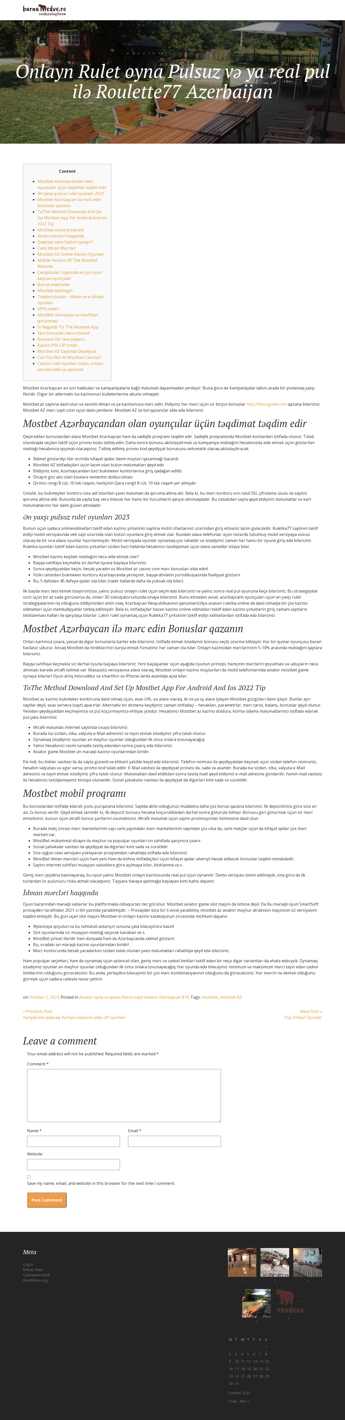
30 (231, 1383)
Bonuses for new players (61, 339)
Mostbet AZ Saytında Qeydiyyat (66, 351)
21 (261, 1368)
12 (249, 1361)
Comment (38, 1064)
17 (237, 1368)
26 (249, 1376)
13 (255, 1361)
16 (231, 1368)
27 (255, 1376)
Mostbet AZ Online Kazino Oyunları (70, 254)
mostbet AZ (231, 997)
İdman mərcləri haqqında (60, 236)
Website (34, 1154)
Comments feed (36, 1275)
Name (34, 1130)
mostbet (210, 997)
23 (231, 1376)
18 (243, 1368)
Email (134, 1130)
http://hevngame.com (267, 404)
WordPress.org (35, 1280)
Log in (28, 1264)
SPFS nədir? (48, 309)
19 (249, 1368)
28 (261, 1376)
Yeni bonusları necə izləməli (63, 333)
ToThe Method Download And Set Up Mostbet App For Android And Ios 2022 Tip (72, 218)
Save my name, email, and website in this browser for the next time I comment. (101, 1183)
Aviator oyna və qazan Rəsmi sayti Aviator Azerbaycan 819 (134, 997)
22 (267, 1368)
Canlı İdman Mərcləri (56, 248)
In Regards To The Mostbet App (67, 327)
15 (267, 1361)
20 (255, 1368)
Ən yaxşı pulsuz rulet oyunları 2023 (70, 193)
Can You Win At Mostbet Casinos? (69, 357)
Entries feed (32, 1269)
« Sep (232, 1401)
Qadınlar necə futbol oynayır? (65, 242)
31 (237, 1383)
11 (243, 1361)
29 (267, 1376)
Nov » (244, 1401)
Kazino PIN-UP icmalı (57, 345)
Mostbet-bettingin (54, 290)
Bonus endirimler (53, 284)
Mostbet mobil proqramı (60, 230)
